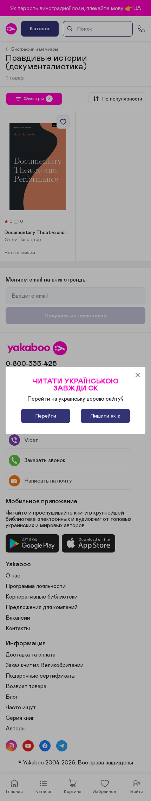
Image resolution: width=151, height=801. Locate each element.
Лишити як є (105, 416)
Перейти (45, 416)
